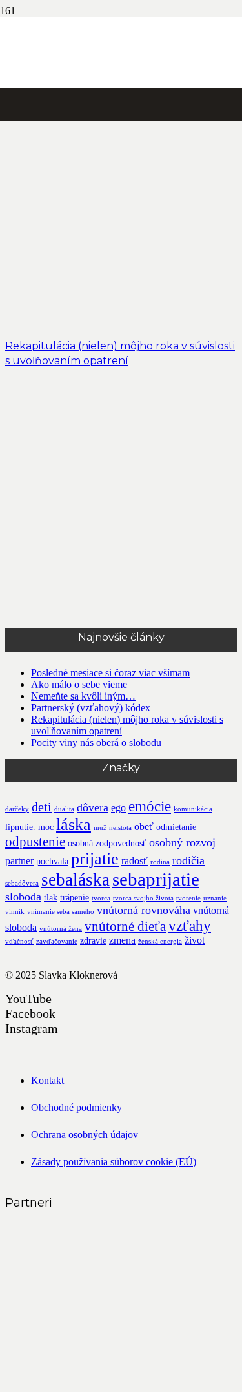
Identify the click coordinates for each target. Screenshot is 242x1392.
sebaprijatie (155, 879)
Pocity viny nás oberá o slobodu (96, 742)
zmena (122, 940)
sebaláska (75, 879)
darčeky (17, 809)
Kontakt (47, 1080)
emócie (149, 806)
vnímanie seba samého (60, 911)
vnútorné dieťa (125, 926)
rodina (160, 862)
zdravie (93, 941)
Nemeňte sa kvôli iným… (83, 696)
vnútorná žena (60, 928)
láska (73, 824)
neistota (120, 827)
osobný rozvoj (182, 842)
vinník (15, 911)
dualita (64, 809)
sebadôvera (22, 883)
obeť (144, 826)
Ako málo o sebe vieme (79, 684)
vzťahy (189, 925)
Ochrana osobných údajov (84, 1134)
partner (19, 860)
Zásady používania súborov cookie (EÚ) (113, 1161)
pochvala (52, 861)
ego (118, 807)
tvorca (101, 898)
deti (42, 807)
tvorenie (188, 898)
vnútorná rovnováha (143, 910)
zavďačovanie (56, 941)
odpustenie (35, 842)
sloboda (23, 896)
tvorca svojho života (143, 898)
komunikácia (193, 809)
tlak (50, 897)
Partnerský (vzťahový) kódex (90, 707)
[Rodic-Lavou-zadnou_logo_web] (102, 1283)
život (195, 940)
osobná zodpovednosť (107, 843)
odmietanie (176, 827)
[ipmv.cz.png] (102, 1380)
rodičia (188, 860)
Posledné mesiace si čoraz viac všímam (110, 672)
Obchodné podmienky (76, 1107)
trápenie (74, 897)
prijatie (95, 858)
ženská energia (160, 941)
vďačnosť (19, 941)
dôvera (92, 807)
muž (100, 827)
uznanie (215, 898)
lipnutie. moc (29, 827)
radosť (134, 860)
